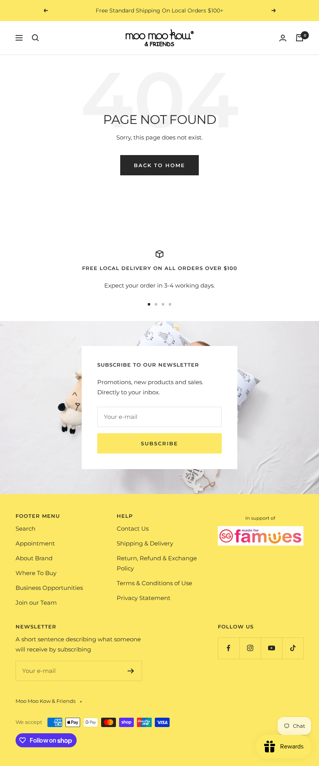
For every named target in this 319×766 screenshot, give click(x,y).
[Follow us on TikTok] (292, 648)
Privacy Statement (143, 598)
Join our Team (36, 602)
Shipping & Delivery (145, 543)
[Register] (131, 671)
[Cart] (299, 37)
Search (25, 528)
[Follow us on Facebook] (228, 648)
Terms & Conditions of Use (154, 583)
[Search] (35, 37)
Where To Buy (36, 573)
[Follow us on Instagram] (250, 648)
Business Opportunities (49, 587)
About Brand (34, 558)
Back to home (159, 165)
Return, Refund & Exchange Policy (157, 563)
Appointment (35, 543)
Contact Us (133, 528)
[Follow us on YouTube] (271, 648)
